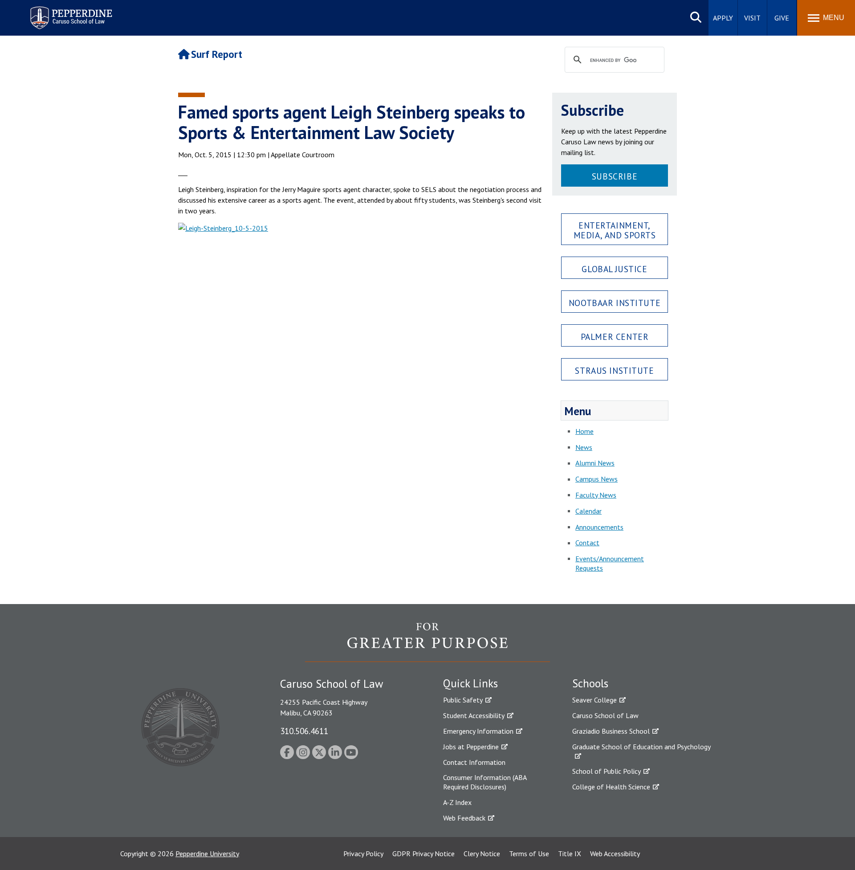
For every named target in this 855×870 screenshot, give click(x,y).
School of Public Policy (606, 771)
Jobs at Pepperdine (471, 746)
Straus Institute (614, 370)
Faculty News (595, 494)
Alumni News (595, 462)
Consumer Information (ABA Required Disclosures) (484, 782)
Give (781, 17)
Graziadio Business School (611, 731)
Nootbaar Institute (614, 302)
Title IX (569, 853)
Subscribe (614, 176)
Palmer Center (615, 336)
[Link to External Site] (360, 344)
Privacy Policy (363, 853)
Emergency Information (478, 731)
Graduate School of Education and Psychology (641, 746)
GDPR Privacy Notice (423, 853)
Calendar (588, 510)
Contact (587, 542)
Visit (752, 17)
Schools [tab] (590, 683)
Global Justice (614, 268)
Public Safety (463, 699)
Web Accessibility (615, 853)
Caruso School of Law (605, 715)
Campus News (596, 478)
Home (584, 431)
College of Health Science (611, 786)
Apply (723, 17)
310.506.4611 (304, 730)
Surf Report (216, 54)
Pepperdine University (207, 853)
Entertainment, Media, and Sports (615, 230)
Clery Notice (482, 853)
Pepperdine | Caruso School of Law (69, 12)
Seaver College (594, 699)
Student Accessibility (474, 715)
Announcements (599, 527)
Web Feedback (464, 817)
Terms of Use (529, 853)
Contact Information (474, 762)
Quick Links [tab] (470, 683)
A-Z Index (457, 802)
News (583, 447)
